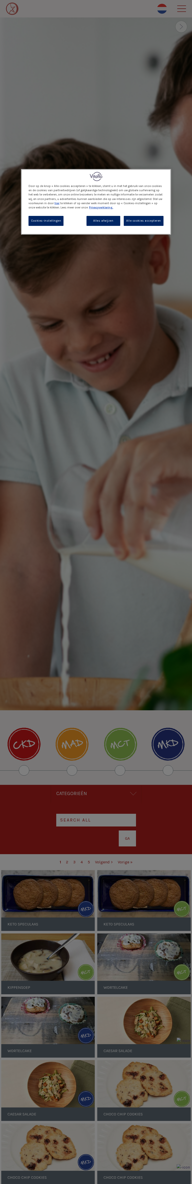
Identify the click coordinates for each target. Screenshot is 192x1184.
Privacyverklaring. (101, 207)
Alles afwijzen (103, 220)
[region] (96, 201)
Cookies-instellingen (46, 220)
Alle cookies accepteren (143, 220)
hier (57, 203)
